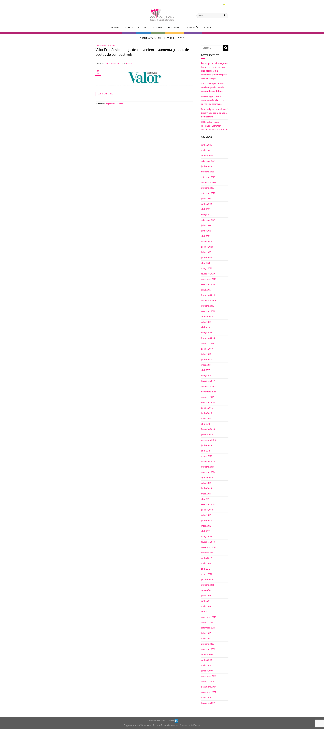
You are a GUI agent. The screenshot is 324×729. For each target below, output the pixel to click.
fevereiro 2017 (208, 381)
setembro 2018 (208, 311)
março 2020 (206, 268)
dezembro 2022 (208, 182)
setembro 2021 (208, 220)
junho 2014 (206, 488)
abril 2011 (205, 612)
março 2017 (206, 376)
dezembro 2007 (208, 687)
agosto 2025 (207, 156)
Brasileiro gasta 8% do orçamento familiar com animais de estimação (212, 100)
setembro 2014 (208, 472)
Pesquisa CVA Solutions (105, 46)
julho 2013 (206, 515)
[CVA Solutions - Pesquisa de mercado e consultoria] (162, 15)
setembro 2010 (208, 628)
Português (219, 4)
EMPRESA (115, 28)
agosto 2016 (207, 408)
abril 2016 (205, 424)
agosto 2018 (207, 317)
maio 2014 (206, 494)
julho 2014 (206, 483)
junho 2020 (206, 258)
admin (128, 63)
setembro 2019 (208, 284)
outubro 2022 (207, 188)
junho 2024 (206, 166)
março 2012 (206, 574)
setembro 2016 (208, 402)
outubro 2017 (207, 343)
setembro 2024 (208, 161)
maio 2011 (206, 606)
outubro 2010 (207, 622)
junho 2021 (206, 231)
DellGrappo (195, 725)
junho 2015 (206, 445)
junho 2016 (206, 413)
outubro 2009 (207, 644)
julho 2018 (206, 322)
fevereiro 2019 (208, 295)
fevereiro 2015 (208, 461)
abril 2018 (205, 327)
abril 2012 (205, 569)
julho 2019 (206, 290)
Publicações (193, 28)
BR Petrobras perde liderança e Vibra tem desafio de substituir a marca (214, 126)
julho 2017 (206, 354)
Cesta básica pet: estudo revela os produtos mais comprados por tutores (212, 87)
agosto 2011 (207, 590)
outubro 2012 (207, 553)
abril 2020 (205, 263)
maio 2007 (206, 698)
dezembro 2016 (208, 386)
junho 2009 (206, 660)
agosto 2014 (207, 478)
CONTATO (208, 28)
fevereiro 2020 (208, 274)
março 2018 (206, 333)
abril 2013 (205, 531)
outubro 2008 (207, 681)
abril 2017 (205, 370)
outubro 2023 (207, 172)
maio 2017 (206, 365)
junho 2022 (206, 204)
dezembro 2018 (208, 301)
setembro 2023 (208, 177)
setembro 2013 (208, 504)
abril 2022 (205, 209)
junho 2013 (206, 521)
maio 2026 (206, 150)
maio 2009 (206, 665)
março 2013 (206, 537)
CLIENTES (158, 28)
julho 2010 (206, 633)
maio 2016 (206, 418)
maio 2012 (206, 563)
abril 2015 (205, 451)
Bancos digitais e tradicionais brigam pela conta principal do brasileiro (214, 113)
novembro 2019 (208, 279)
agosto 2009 (207, 655)
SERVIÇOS (128, 28)
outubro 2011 (207, 585)
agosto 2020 (207, 247)
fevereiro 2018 (208, 338)
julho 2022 (206, 198)
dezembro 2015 (208, 440)
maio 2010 (206, 638)
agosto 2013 (207, 510)
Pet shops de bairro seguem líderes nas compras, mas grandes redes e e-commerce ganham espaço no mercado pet (214, 71)
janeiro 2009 (207, 671)
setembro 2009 (208, 649)
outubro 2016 (207, 397)
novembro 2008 (208, 676)
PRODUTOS (143, 28)
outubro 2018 (207, 306)
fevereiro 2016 (208, 429)
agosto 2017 (207, 349)
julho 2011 (206, 596)
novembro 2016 (208, 392)
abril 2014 (205, 499)
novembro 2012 (208, 547)
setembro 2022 (208, 193)
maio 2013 (206, 526)
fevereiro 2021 (208, 241)
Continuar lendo (107, 94)
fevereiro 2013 (208, 542)
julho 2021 (206, 225)
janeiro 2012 (207, 580)
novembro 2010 (208, 617)
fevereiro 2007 (208, 703)
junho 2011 (206, 601)
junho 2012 (206, 558)
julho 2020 (206, 252)
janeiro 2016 (207, 435)
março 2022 (206, 215)
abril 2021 (205, 236)
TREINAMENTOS (174, 28)
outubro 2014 (207, 467)
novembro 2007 (208, 692)
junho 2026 (206, 145)
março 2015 (206, 456)
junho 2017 (206, 360)
